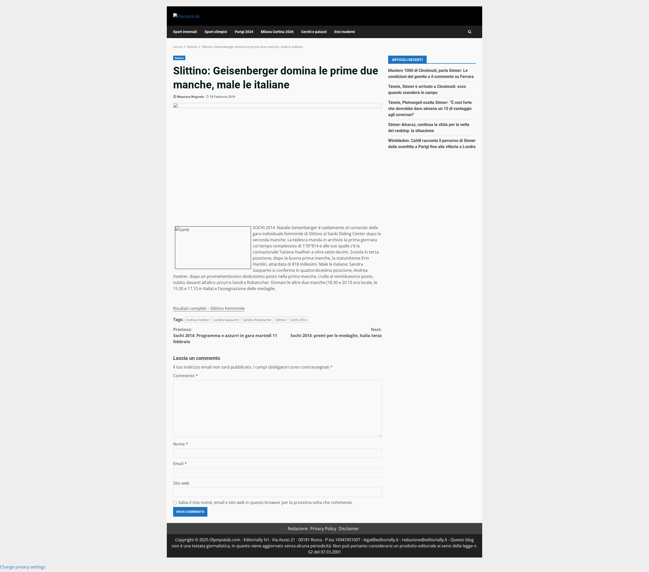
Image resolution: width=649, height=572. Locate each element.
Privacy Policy (323, 528)
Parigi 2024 (244, 32)
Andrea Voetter (197, 319)
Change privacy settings (22, 567)
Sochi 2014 (298, 319)
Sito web (181, 483)
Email (180, 463)
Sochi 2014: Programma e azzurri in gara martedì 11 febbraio (225, 335)
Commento (185, 375)
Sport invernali (185, 32)
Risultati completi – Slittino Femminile (209, 308)
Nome (180, 444)
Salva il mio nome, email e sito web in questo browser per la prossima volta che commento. (265, 502)
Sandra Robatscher (257, 319)
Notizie (179, 58)
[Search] (469, 32)
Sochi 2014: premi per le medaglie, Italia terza (336, 332)
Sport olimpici (216, 32)
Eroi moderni (344, 32)
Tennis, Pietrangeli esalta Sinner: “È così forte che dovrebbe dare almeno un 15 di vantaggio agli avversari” (430, 108)
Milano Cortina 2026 (277, 32)
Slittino (281, 319)
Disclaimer (349, 528)
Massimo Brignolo (190, 96)
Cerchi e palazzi (314, 32)
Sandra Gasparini (226, 319)
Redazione (298, 528)
